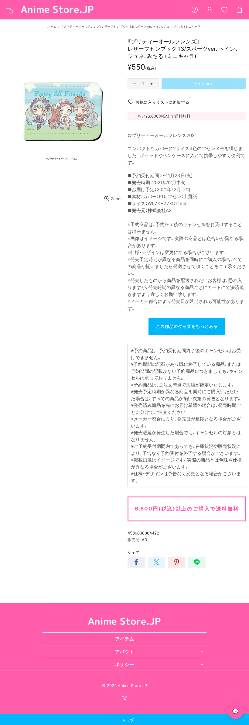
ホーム (51, 26)
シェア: (134, 552)
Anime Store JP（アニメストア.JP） (57, 10)
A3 (144, 539)
